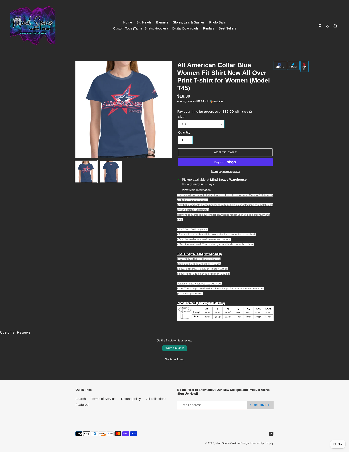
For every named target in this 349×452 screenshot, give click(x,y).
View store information (196, 190)
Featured (82, 404)
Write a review (174, 348)
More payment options (225, 171)
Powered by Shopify (262, 443)
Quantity (184, 132)
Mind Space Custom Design (232, 443)
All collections (156, 399)
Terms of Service (103, 399)
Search (80, 399)
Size (181, 117)
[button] (201, 101)
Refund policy (131, 399)
